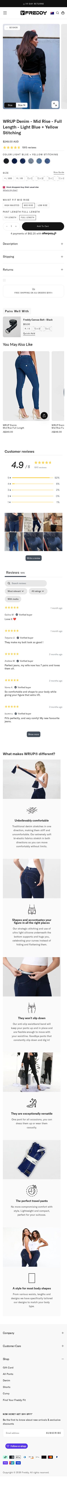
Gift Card (8, 1367)
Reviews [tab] (15, 572)
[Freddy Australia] (34, 13)
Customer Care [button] (12, 1346)
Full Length (27, 217)
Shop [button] (6, 1359)
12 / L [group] (47, 329)
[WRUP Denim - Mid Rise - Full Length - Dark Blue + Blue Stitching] (14, 161)
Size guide (59, 172)
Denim (6, 1380)
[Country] (52, 13)
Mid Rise (28, 205)
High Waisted (11, 205)
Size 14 (21, 105)
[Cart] (63, 13)
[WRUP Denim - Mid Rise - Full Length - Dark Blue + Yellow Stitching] (23, 161)
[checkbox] (13, 599)
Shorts (6, 1387)
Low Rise (43, 205)
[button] (5, 13)
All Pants (8, 1374)
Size (10, 105)
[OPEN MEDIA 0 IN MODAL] (55, 104)
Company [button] (8, 1333)
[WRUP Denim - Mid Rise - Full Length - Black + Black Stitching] (6, 161)
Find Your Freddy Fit (14, 1400)
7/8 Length (10, 217)
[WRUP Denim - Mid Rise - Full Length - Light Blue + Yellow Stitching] (47, 161)
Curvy (6, 1393)
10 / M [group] (37, 329)
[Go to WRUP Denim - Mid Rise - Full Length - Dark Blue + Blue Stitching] (26, 386)
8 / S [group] (27, 329)
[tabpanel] (33, 660)
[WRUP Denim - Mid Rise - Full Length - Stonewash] (31, 161)
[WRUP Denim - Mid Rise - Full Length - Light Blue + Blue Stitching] (39, 161)
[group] (8, 178)
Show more (33, 734)
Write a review (33, 558)
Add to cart (43, 226)
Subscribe (53, 1433)
